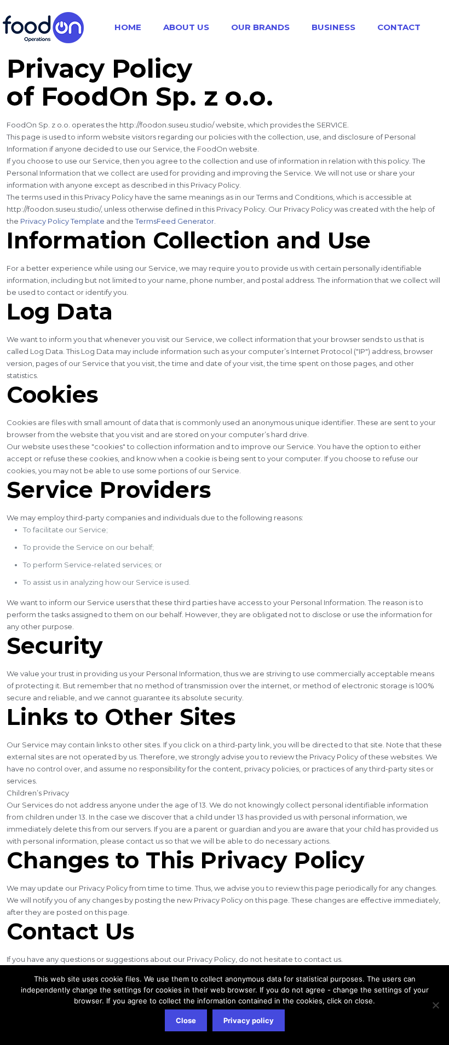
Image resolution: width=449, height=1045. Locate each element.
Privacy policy (248, 1020)
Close (186, 1020)
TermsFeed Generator (174, 221)
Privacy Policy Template (62, 221)
